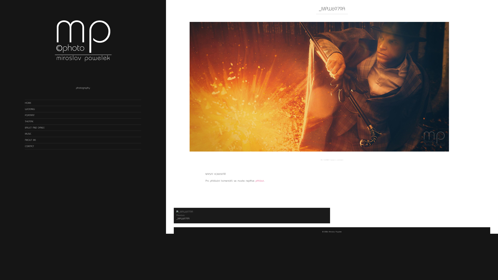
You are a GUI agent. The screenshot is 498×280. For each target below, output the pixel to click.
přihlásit (259, 180)
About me (30, 140)
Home (28, 103)
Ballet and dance (35, 127)
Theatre (29, 121)
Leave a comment (336, 160)
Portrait (29, 115)
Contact (29, 146)
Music (28, 133)
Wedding (30, 109)
